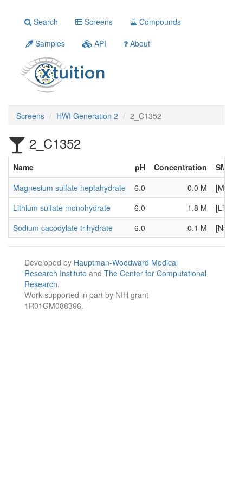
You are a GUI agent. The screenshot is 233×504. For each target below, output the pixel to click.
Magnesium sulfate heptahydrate (69, 187)
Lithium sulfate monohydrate (62, 207)
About (139, 43)
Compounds (159, 21)
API (99, 43)
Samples (49, 43)
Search (44, 21)
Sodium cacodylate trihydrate (63, 227)
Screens (97, 21)
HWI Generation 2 (87, 115)
